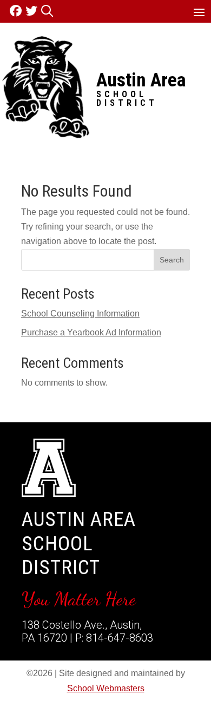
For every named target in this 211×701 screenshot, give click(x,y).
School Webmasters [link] (105, 688)
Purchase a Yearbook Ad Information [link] (91, 332)
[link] (17, 11)
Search (172, 259)
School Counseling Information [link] (80, 313)
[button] (199, 12)
